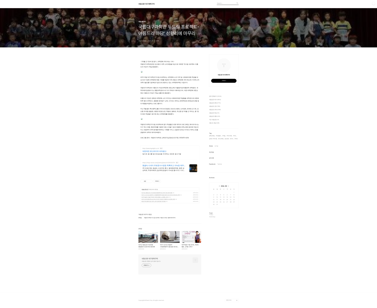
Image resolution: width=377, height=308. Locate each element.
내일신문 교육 (215, 109)
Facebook (212, 164)
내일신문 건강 (214, 106)
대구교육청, (221, 138)
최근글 (211, 146)
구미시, (234, 136)
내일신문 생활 (214, 116)
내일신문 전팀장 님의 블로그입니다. (151, 261)
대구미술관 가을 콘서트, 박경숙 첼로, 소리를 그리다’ (155, 197)
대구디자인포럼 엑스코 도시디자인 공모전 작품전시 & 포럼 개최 (158, 199)
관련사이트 (229, 300)
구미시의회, (229, 136)
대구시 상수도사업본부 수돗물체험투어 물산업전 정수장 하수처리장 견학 (160, 195)
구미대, (236, 138)
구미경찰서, (218, 136)
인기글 (216, 146)
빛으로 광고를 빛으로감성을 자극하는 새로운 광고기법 (161, 154)
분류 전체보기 (215, 96)
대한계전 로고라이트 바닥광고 (154, 151)
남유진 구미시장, (213, 138)
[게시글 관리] (150, 181)
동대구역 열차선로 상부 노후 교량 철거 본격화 (153, 201)
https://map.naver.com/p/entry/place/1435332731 (158, 162)
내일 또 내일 (214, 123)
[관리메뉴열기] (373, 3)
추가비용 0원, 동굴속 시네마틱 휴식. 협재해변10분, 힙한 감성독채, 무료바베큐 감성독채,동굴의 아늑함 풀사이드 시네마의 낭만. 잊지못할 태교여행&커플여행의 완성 (163, 169)
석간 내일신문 (214, 119)
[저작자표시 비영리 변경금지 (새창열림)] (163, 181)
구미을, (224, 136)
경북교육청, (212, 136)
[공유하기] (148, 181)
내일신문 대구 (145, 189)
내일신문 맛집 (214, 113)
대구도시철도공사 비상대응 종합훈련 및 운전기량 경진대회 (156, 192)
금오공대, (227, 138)
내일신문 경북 (215, 103)
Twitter (219, 164)
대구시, (231, 138)
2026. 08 (224, 186)
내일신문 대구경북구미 (146, 4)
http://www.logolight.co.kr (150, 148)
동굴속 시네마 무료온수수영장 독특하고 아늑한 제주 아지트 (163, 165)
